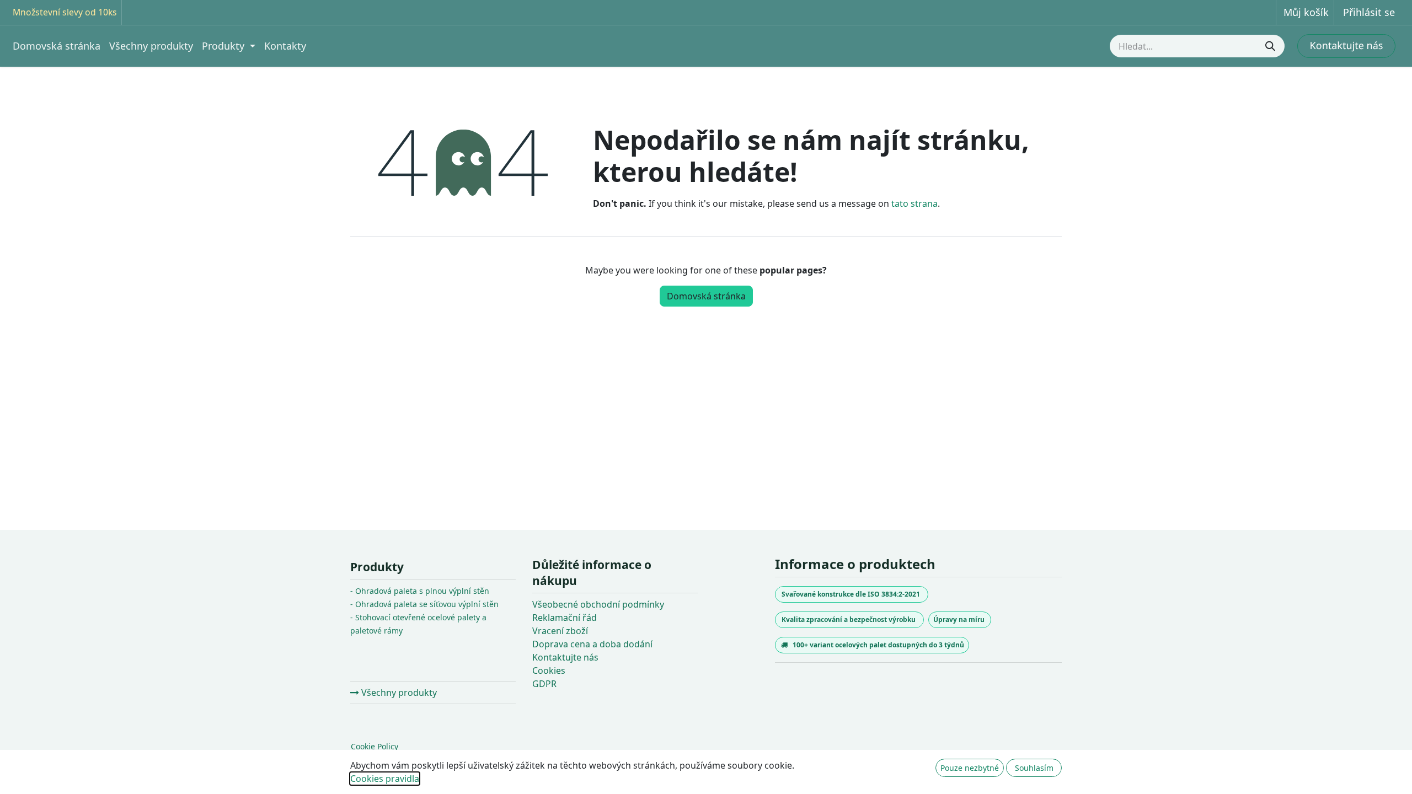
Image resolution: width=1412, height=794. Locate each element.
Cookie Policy (374, 746)
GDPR (544, 684)
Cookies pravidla (384, 778)
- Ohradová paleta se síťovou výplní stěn (424, 604)
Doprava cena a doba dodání (592, 644)
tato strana (914, 203)
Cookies (548, 670)
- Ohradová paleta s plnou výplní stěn (419, 591)
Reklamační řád (564, 617)
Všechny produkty (398, 692)
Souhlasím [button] (1034, 768)
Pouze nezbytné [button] (969, 768)
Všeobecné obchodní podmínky (598, 604)
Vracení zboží (560, 631)
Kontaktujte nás (565, 657)
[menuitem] (56, 46)
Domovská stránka (706, 296)
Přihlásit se (1369, 12)
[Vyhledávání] (1271, 46)
